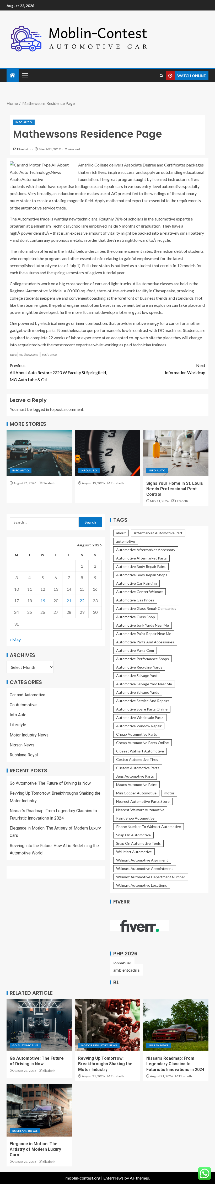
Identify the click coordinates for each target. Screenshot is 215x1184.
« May (15, 639)
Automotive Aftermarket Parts (141, 558)
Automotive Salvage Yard (136, 675)
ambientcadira (126, 969)
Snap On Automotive (133, 835)
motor (169, 793)
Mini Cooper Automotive (136, 793)
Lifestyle (18, 724)
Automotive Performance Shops (142, 658)
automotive (125, 541)
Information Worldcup (185, 369)
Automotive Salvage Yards (137, 692)
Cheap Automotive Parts (136, 734)
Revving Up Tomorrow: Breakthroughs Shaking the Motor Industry (105, 1064)
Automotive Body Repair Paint (141, 566)
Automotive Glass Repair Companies (146, 608)
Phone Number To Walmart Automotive (148, 826)
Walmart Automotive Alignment (142, 860)
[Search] (161, 76)
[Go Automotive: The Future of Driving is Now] (39, 1025)
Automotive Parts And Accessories (145, 642)
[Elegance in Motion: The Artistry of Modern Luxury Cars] (39, 1110)
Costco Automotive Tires (137, 759)
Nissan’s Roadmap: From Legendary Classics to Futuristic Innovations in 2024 (175, 1064)
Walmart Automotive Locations (141, 885)
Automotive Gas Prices (135, 600)
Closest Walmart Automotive (140, 751)
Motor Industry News (29, 735)
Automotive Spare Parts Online (142, 709)
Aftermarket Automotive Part (158, 533)
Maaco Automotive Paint (136, 784)
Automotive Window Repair (139, 726)
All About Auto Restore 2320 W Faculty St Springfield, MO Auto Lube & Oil (58, 372)
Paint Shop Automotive (135, 818)
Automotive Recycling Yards (139, 667)
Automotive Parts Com (135, 650)
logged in (41, 409)
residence (49, 354)
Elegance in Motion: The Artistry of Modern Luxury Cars (35, 1149)
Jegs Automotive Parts (135, 776)
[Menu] (25, 75)
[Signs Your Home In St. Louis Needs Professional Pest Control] (175, 453)
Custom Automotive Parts (137, 768)
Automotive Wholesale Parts (140, 717)
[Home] (12, 75)
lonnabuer (122, 962)
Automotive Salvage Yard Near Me (144, 684)
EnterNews (113, 1177)
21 (69, 600)
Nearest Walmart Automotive (140, 810)
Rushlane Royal (24, 754)
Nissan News (22, 744)
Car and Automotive (27, 694)
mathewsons (28, 354)
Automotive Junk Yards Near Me (142, 625)
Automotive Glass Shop (135, 617)
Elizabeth (24, 149)
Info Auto (23, 122)
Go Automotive (23, 704)
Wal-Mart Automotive (134, 851)
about (121, 533)
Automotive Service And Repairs (142, 700)
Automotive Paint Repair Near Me (143, 633)
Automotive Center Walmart (139, 591)
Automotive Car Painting (136, 583)
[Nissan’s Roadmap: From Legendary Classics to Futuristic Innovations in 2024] (175, 1025)
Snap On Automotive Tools (138, 843)
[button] (25, 75)
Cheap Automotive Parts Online (142, 742)
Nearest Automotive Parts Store (143, 801)
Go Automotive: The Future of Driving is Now (50, 783)
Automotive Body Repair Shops (141, 575)
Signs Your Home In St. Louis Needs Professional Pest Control (174, 489)
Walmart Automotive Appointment (144, 868)
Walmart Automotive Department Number (150, 877)
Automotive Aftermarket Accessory (145, 549)
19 (42, 600)
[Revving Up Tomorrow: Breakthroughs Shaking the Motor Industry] (107, 1025)
